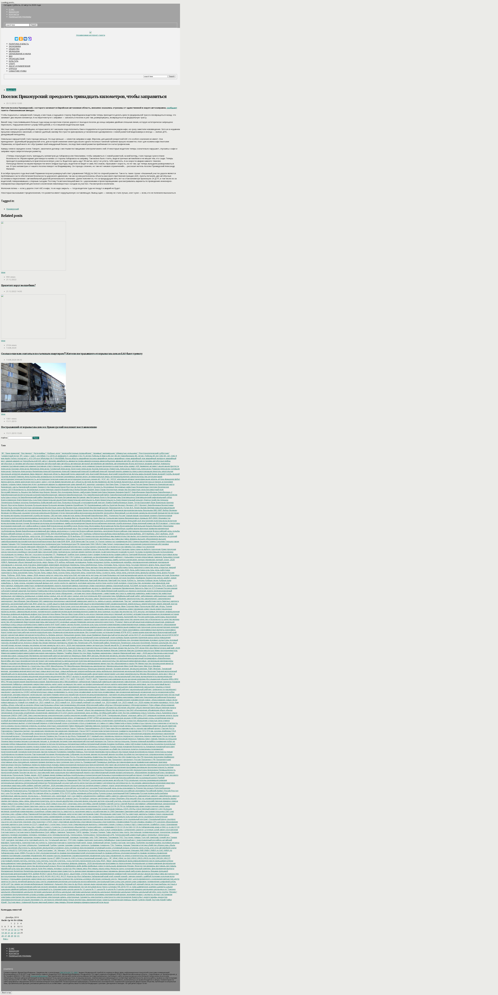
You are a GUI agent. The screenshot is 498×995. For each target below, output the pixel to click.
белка (77, 489)
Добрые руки (164, 580)
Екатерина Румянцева (37, 590)
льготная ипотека (89, 648)
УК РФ (69, 850)
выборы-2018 (65, 536)
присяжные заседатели (157, 764)
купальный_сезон (107, 637)
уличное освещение (120, 850)
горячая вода (63, 551)
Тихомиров (113, 837)
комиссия (150, 624)
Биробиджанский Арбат (98, 494)
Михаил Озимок (69, 668)
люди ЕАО (144, 648)
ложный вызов (166, 645)
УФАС (115, 858)
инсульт (141, 611)
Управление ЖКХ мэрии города (45, 855)
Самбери (100, 795)
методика (49, 660)
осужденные (59, 720)
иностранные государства (109, 611)
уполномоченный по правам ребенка (102, 853)
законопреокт (150, 598)
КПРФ (123, 632)
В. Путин (125, 507)
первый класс (97, 736)
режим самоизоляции (144, 782)
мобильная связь (93, 671)
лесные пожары (21, 645)
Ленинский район (100, 642)
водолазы (45, 523)
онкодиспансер (40, 715)
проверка (74, 767)
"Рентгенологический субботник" (154, 453)
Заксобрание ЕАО (34, 601)
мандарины (50, 653)
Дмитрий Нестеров (117, 580)
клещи (19, 624)
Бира (104, 492)
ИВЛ (152, 606)
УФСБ (140, 858)
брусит (4, 505)
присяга (142, 764)
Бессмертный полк (155, 489)
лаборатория (25, 640)
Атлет (34, 484)
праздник (148, 757)
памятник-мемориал (10, 728)
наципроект (170, 689)
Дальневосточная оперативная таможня (143, 557)
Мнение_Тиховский (162, 668)
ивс (157, 606)
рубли (89, 793)
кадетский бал (71, 616)
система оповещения (56, 806)
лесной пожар (7, 645)
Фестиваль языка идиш (98, 868)
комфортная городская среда (142, 627)
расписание (96, 780)
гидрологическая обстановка (155, 544)
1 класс (25, 455)
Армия (57, 481)
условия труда (46, 858)
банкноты (153, 484)
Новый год (22, 702)
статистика (54, 824)
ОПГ (144, 715)
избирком (53, 609)
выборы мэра (110, 533)
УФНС (134, 858)
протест (33, 772)
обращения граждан (95, 707)
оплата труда (171, 715)
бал (107, 484)
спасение (26, 821)
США (46, 832)
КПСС (129, 632)
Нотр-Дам (173, 702)
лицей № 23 (116, 645)
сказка (147, 806)
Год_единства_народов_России (16, 549)
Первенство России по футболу (61, 736)
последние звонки (88, 754)
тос (46, 840)
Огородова (17, 712)
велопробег (98, 513)
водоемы (11, 523)
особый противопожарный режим (17, 720)
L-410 (29, 458)
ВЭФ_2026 (70, 541)
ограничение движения (46, 712)
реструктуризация (138, 785)
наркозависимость (40, 686)
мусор (124, 679)
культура (50, 637)
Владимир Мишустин (32, 520)
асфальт (5, 484)
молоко (31, 673)
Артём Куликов (114, 481)
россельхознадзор (115, 790)
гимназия (30, 546)
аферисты (53, 484)
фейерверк (70, 866)
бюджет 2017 (132, 505)
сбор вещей (131, 798)
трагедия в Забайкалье (104, 840)
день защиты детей (21, 567)
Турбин (53, 845)
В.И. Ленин (134, 507)
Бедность (98, 487)
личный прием (129, 645)
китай (132, 622)
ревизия (163, 780)
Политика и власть (19, 44)
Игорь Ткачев (165, 606)
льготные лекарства (117, 648)
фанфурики (26, 863)
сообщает (172, 107)
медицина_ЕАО (143, 655)
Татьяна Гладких (97, 832)
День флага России (165, 572)
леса (174, 642)
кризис (77, 635)
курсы (150, 637)
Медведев (104, 655)
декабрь (127, 562)
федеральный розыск (45, 866)
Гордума (125, 549)
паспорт (26, 731)
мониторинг (98, 673)
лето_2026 (66, 645)
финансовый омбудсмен (129, 871)
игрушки (5, 609)
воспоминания (31, 528)
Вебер (165, 510)
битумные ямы (114, 497)
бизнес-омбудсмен (81, 492)
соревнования (55, 816)
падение (104, 725)
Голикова (46, 549)
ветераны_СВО (47, 515)
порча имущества (113, 751)
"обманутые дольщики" (126, 453)
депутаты (58, 575)
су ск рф (170, 827)
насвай (38, 689)
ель (92, 590)
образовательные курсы (31, 707)
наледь (47, 684)
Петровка (58, 738)
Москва (142, 673)
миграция (124, 660)
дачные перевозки (146, 559)
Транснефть (15, 842)
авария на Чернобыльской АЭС (27, 461)
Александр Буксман (10, 468)
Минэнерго (26, 668)
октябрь (94, 712)
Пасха (82, 731)
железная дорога (145, 590)
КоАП (57, 624)
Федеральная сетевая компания (147, 863)
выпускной (17, 538)
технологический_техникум (65, 837)
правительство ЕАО (116, 757)
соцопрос (171, 819)
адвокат (156, 463)
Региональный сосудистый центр (63, 782)
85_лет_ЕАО (169, 455)
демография (42, 564)
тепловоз (32, 834)
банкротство (44, 487)
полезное (125, 749)
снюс (12, 814)
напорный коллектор (21, 686)
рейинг (29, 785)
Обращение (79, 707)
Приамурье (101, 762)
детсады (94, 575)
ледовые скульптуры (159, 640)
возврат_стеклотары (170, 523)
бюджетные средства (54, 507)
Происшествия (16, 58)
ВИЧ (150, 518)
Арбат (177, 479)
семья (4, 803)
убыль (172, 845)
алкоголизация (145, 471)
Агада (131, 463)
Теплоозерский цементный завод (130, 834)
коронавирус (133, 629)
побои (12, 744)
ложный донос (8, 648)
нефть (76, 697)
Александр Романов (150, 468)
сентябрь (86, 803)
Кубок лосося (161, 635)
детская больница (107, 575)
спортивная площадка (91, 821)
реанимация (153, 780)
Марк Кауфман (93, 653)
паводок (96, 725)
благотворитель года (26, 500)
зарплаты (5, 603)
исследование (164, 614)
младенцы (82, 668)
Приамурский (12, 209)
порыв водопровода (137, 751)
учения (15, 860)
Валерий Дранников (113, 510)
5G (80, 455)
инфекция (15, 614)
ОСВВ (134, 718)
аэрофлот (100, 484)
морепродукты (132, 673)
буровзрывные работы (98, 505)
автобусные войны (161, 461)
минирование (93, 663)
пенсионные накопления (162, 733)
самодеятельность (128, 795)
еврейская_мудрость (91, 588)
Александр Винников (29, 468)
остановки (48, 720)
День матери (91, 567)
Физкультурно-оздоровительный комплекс (130, 868)
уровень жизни (31, 858)
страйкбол (154, 824)
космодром (68, 632)
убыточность (23, 847)
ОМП (20, 715)
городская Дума (158, 549)
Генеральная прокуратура (32, 544)
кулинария (24, 637)
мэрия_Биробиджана (49, 681)
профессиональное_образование (131, 772)
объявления (153, 710)
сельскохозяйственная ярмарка (156, 801)
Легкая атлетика (91, 640)
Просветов (24, 772)
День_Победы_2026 (10, 575)
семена (174, 801)
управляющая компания (158, 855)
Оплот (4, 718)
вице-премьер (141, 518)
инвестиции (149, 609)
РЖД (35, 788)
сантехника (102, 798)
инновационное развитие (84, 611)
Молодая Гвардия (155, 671)
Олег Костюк (123, 712)
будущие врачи (40, 505)
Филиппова (28, 871)
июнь (20, 616)
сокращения (167, 814)
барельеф (55, 487)
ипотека (50, 614)
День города (118, 564)
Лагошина (56, 640)
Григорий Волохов (137, 554)
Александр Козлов (89, 468)
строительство (27, 827)
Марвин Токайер (64, 653)
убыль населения (9, 847)
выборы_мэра (52, 536)
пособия (127, 754)
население (47, 689)
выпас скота (136, 536)
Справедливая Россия (126, 821)
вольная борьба (145, 525)
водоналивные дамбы (60, 523)
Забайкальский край (124, 596)
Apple (7, 458)
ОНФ (98, 715)
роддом (93, 788)
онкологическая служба (58, 715)
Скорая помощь (115, 808)
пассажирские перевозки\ (66, 731)
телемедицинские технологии (155, 832)
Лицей (106, 645)
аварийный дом (137, 458)
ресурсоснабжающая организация (17, 788)
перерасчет (128, 736)
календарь (149, 616)
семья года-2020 (42, 803)
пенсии (67, 733)
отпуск (81, 723)
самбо (108, 795)
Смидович (119, 811)
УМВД (147, 850)
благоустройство (152, 500)
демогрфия (53, 564)
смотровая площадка (154, 811)
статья (63, 824)
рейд (23, 785)
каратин (104, 619)
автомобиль (108, 463)
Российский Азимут (154, 790)
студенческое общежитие (73, 827)
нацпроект (6, 692)
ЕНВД (97, 590)
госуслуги (37, 554)
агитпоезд (139, 463)
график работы (121, 554)
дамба (115, 559)
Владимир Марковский (11, 520)
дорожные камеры (104, 585)
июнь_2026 (28, 616)
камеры (11, 619)
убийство (152, 845)
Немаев (55, 694)
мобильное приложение (112, 671)
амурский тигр (82, 474)
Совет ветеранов (85, 814)
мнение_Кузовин (113, 668)
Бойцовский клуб (48, 502)
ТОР (3, 840)
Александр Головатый (49, 468)
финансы (145, 871)
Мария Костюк (79, 653)
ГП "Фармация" (59, 554)
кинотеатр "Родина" (113, 622)
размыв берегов (51, 780)
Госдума (138, 551)
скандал (154, 806)
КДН (57, 622)
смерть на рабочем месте (97, 811)
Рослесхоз (83, 790)
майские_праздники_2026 (45, 650)
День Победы (83, 570)
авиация (119, 461)
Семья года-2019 (26, 803)
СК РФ (113, 806)
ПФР (41, 777)
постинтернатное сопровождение (147, 754)
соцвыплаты (97, 816)
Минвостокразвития (10, 663)
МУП (40, 679)
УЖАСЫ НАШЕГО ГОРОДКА (14, 850)
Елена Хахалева (82, 590)
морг (122, 673)
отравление (90, 723)
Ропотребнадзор (162, 788)
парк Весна (115, 728)
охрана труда (13, 725)
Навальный (95, 681)
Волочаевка (94, 525)
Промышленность (167, 770)
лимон (89, 645)
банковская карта (166, 484)
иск (87, 614)
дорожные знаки (86, 585)
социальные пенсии (100, 819)
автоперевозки (121, 463)
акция (161, 466)
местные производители (23, 660)
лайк (63, 640)
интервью (150, 611)
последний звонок (106, 754)
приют (4, 767)
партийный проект (152, 728)
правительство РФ (135, 757)
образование (13, 707)
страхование (171, 824)
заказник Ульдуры (84, 598)
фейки (84, 866)
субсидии (42, 829)
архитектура (145, 481)
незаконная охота (148, 692)
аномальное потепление (52, 476)
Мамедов (5, 653)
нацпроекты (17, 692)
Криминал (96, 635)
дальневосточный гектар (70, 559)
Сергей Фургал (127, 803)
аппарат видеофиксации (138, 479)
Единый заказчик (18, 590)
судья (107, 829)
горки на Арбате (143, 549)
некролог (25, 694)
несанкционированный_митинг (132, 694)
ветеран (175, 513)
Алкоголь (156, 471)
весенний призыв (156, 513)
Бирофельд (48, 497)
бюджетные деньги (10, 507)
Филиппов (18, 871)
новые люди (171, 699)
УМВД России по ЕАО (29, 853)
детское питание (110, 577)
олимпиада (135, 712)
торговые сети (21, 840)
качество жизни (131, 619)
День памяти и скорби (49, 570)
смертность (57, 811)
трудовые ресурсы (170, 842)
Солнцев (5, 816)
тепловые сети (44, 834)
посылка (168, 754)
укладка (93, 850)
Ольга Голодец (147, 712)
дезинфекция (116, 562)
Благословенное (8, 500)
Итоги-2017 (6, 616)
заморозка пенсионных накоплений (59, 601)
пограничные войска (77, 744)
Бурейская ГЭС (80, 505)
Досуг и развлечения (19, 66)
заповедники (138, 601)
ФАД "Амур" (106, 860)
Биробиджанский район (31, 497)
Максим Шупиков (134, 650)
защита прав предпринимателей (67, 603)
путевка (28, 777)
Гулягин (77, 557)
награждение (155, 681)
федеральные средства (23, 866)
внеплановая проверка (116, 520)
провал (66, 767)
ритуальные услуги (60, 788)
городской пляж (49, 551)
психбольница (78, 775)
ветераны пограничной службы (25, 515)
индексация (66, 611)
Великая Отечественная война (64, 513)
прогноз (83, 767)
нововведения (137, 699)
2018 (52, 455)
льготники (103, 648)
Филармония (7, 871)
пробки (49, 767)
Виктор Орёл (91, 518)
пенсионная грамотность (118, 733)
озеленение (79, 712)
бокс (59, 502)
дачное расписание (127, 559)
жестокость (121, 593)
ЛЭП (136, 648)
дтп (2, 588)
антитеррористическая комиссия (51, 479)
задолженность (45, 598)
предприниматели (81, 759)
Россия (167, 790)
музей (85, 676)
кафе (121, 619)
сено (79, 803)
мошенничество (58, 676)
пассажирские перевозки (42, 731)
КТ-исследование (146, 635)
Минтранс (138, 666)
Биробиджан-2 (165, 492)
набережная (84, 681)
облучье (108, 705)
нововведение (108, 699)
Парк (107, 728)
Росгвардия (33, 790)
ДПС (163, 585)
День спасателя (72, 572)
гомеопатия (115, 549)
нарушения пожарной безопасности (18, 689)
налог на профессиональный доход (93, 684)
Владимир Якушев (90, 520)
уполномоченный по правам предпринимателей (62, 853)
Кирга (126, 622)
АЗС (138, 466)
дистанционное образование (56, 580)
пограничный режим (96, 744)
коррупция (42, 632)
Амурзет (39, 474)
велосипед (109, 513)
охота (3, 725)
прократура (85, 770)
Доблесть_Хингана (135, 580)
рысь (35, 795)
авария (8, 461)
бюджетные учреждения (77, 507)
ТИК (95, 837)
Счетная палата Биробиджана (29, 832)
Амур (32, 474)
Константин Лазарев (26, 629)
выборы (67, 533)
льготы (130, 648)
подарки (110, 744)
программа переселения (114, 767)
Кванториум (29, 622)
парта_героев (136, 728)
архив (136, 481)
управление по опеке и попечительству (128, 855)
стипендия (102, 824)
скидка (29, 808)
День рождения (19, 572)
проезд (26, 770)
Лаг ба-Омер (38, 640)
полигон (134, 749)
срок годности (25, 824)
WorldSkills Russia (63, 458)
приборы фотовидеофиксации (121, 762)
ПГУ (144, 731)
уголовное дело (61, 847)
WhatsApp (45, 458)
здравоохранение (118, 603)
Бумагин (69, 505)
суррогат (139, 829)
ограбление (29, 712)
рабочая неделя (102, 777)
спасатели (17, 821)
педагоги (38, 733)
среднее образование (167, 821)
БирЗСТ (128, 492)
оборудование (167, 705)
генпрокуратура (52, 544)
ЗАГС (23, 598)
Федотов (60, 866)
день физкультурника (145, 572)
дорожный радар (121, 585)
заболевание (146, 596)
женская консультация (40, 593)
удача (173, 847)
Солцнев (20, 816)
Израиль (99, 609)
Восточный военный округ (65, 528)
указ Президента (80, 850)
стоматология (142, 824)
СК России (105, 806)
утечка (79, 858)
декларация (163, 562)
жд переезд (131, 590)
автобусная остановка (141, 461)
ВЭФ (63, 541)
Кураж (126, 637)
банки (145, 484)
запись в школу (104, 601)
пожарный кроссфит (165, 746)
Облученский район (94, 705)
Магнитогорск (159, 648)
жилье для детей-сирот (61, 596)
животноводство (153, 593)
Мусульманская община (157, 679)
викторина (119, 518)
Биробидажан (138, 492)
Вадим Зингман (147, 507)
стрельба (5, 827)
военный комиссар (146, 523)
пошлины (87, 757)
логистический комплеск (147, 645)
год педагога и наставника (118, 546)
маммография (16, 653)
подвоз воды (147, 744)
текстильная (135, 832)
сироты (42, 806)
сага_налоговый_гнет (61, 795)
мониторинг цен (112, 673)
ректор (81, 785)
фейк (78, 866)
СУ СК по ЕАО (126, 827)
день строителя (87, 572)
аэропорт (91, 484)
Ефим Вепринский (108, 590)
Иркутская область (77, 614)
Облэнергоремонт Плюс (142, 705)
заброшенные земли (11, 598)
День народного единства (140, 567)
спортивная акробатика (69, 821)
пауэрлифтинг (135, 731)
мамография (29, 653)
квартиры (39, 622)
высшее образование (147, 538)
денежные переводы (69, 564)
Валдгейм (5, 510)
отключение (78, 720)
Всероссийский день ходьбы (166, 531)
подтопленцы (91, 746)
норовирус (163, 702)
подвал (137, 744)
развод (27, 780)
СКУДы (131, 808)
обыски (168, 710)
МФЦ (171, 679)
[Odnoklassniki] (21, 39)
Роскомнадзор (58, 790)
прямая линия (48, 775)
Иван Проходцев (142, 606)
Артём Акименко (99, 481)
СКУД (125, 808)
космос (99, 632)
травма (80, 840)
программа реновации (136, 767)
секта (52, 801)
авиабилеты (62, 461)
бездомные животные (125, 487)
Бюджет (121, 505)
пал (111, 725)
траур (89, 842)
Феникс (130, 866)
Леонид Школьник (159, 642)
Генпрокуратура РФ (69, 544)
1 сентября (39, 455)
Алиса (135, 471)
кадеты (82, 616)
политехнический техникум (14, 751)
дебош (61, 562)
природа (35, 764)
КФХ (16, 640)
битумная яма (69, 497)
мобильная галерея (75, 671)
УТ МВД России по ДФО (64, 858)
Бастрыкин (82, 487)
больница (66, 502)
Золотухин (65, 606)
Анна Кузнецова (32, 476)
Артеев (87, 481)
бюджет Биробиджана (150, 505)
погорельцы (61, 744)
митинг (40, 668)
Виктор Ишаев (78, 518)
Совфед (151, 814)
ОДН (64, 712)
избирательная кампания (37, 609)
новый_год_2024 (102, 702)
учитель (23, 860)
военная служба (114, 523)
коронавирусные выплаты (152, 629)
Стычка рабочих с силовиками (100, 827)
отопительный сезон (57, 723)
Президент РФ (148, 759)
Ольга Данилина (163, 712)
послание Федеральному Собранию (62, 754)
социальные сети (118, 819)
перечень (139, 736)
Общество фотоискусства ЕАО (119, 710)
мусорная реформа (136, 679)
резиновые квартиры (11, 785)
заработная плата (152, 601)
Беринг (90, 489)
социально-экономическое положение (32, 819)
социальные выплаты (81, 819)
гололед (66, 549)
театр (126, 832)
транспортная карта (57, 842)
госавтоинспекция (109, 551)
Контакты (14, 14)
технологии (46, 837)
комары (142, 624)
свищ (21, 801)
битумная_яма (83, 497)
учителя (75, 860)
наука (91, 689)
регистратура (85, 782)
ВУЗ (52, 533)
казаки (113, 616)
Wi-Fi (52, 458)
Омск (30, 715)
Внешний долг (134, 520)
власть (102, 520)
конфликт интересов (103, 629)
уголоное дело (136, 847)
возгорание (6, 525)
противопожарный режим (103, 772)
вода (164, 520)
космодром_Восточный (85, 632)
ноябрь (4, 705)
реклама (59, 785)
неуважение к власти (38, 697)
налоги (113, 684)
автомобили (96, 463)
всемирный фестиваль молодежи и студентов (57, 531)
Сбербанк (120, 798)
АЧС (84, 484)
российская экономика (134, 790)
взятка (14, 518)
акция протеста (171, 466)
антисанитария (155, 476)
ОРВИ (96, 718)
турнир (76, 845)
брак (152, 502)
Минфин (156, 666)
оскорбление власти (163, 718)
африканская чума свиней (70, 484)
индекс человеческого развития (45, 611)
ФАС (45, 863)
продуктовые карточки (11, 770)
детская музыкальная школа (129, 575)
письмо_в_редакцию (49, 741)
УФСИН (159, 858)
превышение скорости (11, 759)
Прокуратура (110, 770)
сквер (161, 806)
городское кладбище (17, 551)
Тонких (173, 837)
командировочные (129, 624)
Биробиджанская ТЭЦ (76, 494)
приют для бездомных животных (23, 767)
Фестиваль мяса (79, 868)
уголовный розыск (120, 847)
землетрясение (148, 603)
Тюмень (118, 845)
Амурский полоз (67, 474)
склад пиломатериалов (90, 808)
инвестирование (135, 609)
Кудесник (9, 637)
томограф (154, 837)
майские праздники (10, 650)
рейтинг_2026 (48, 785)
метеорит (40, 660)
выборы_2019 (140, 533)
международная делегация (86, 658)
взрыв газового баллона (154, 515)
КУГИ (170, 635)
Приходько (174, 764)
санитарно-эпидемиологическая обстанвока (51, 798)
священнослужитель (39, 801)
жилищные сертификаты (12, 596)
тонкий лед (164, 837)
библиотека (37, 492)
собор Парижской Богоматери (36, 814)
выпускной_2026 (30, 538)
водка (3, 523)
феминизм (121, 866)
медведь (113, 655)
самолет (154, 795)
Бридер (170, 502)
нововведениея (122, 699)
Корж (124, 629)
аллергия (15, 474)
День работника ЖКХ (119, 570)
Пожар (112, 746)
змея (37, 606)
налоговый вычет (162, 684)
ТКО (121, 837)
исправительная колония (145, 614)
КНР (52, 624)
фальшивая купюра (164, 860)
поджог (10, 746)
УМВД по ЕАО (156, 850)
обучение (121, 707)
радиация (146, 777)
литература (97, 645)
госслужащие (7, 554)
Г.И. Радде (99, 541)
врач (112, 528)
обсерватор (111, 707)
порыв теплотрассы (156, 751)
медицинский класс (10, 658)
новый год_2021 (36, 702)
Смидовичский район (134, 811)
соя (10, 821)
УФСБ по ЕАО (149, 858)
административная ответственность (45, 466)
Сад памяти (76, 795)
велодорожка (85, 513)
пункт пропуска (17, 777)
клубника (27, 624)
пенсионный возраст (10, 736)
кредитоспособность (38, 635)
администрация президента (100, 466)
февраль (73, 863)
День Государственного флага (139, 564)
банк (111, 484)
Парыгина (18, 731)
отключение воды (92, 720)
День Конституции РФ (55, 567)
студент (47, 827)
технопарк (83, 837)
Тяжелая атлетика (139, 845)
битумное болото (98, 497)
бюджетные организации (32, 507)
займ (55, 598)
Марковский (125, 653)
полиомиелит (157, 749)
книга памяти (38, 624)
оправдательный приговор (40, 718)
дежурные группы (101, 562)
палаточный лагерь (122, 725)
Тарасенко (70, 832)
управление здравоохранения (74, 855)
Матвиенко (34, 655)
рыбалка (164, 793)
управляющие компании (12, 858)
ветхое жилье (74, 515)
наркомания (73, 686)
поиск (55, 749)
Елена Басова (54, 590)
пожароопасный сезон (34, 749)
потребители (7, 757)
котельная (108, 632)
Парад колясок (62, 728)
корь (49, 632)
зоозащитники (97, 606)
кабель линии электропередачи (49, 616)
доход (150, 585)
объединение (140, 710)
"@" (2, 453)
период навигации (152, 736)
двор (44, 562)
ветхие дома (61, 515)
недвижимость (60, 692)
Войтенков (51, 525)
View (3, 272)
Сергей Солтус (113, 803)
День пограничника (99, 570)
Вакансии (14, 12)
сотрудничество (83, 816)
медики (122, 655)
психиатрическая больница (98, 775)
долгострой (112, 583)
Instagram (22, 458)
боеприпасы (34, 502)
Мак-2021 (82, 650)
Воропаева (168, 525)
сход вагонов (171, 829)
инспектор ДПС (129, 611)
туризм (60, 845)
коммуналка (6, 627)
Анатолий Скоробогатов (119, 474)
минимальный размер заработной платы (67, 663)
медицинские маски (160, 655)
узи (29, 850)
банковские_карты (9, 487)
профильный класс (156, 772)
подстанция (65, 746)
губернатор (23, 557)
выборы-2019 (79, 536)
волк (75, 525)
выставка (115, 538)
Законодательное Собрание (112, 598)
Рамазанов (71, 780)
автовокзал (75, 463)
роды (119, 788)
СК (98, 806)
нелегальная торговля (40, 694)
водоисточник (22, 523)
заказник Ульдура (66, 598)
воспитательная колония (12, 528)
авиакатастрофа (76, 461)
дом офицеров (158, 583)
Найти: (4, 437)
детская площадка (152, 575)
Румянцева (134, 793)
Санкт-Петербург (80, 798)
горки (132, 549)
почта (53, 757)
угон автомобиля (162, 847)
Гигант (110, 544)
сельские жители (96, 801)
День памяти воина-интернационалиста (20, 570)
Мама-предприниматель (166, 650)
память (23, 728)
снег (172, 811)
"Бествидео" (26, 453)
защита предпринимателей (96, 603)
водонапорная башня (81, 523)
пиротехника (14, 741)
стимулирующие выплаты (84, 824)
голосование (76, 549)
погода (51, 744)
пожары (49, 749)
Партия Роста (167, 728)
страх (162, 824)
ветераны (5, 515)
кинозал (91, 622)
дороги (57, 585)
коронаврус (170, 629)
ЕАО (29, 588)
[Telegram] (16, 39)
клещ (13, 624)
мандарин (40, 653)
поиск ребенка (65, 749)
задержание (32, 598)
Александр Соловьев (170, 468)
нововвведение (93, 699)
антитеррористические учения (82, 479)
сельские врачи (80, 801)
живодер (131, 593)
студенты (55, 827)
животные (166, 593)
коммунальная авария (22, 627)
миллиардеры (166, 660)
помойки (71, 751)
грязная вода (7, 557)
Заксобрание (19, 601)
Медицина (14, 51)
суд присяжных (71, 829)
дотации (142, 585)
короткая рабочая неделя (24, 632)
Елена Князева (68, 590)
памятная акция (159, 725)
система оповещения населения (81, 806)
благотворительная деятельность (78, 500)
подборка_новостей (124, 744)
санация (16, 798)
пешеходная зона (83, 738)
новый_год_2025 (119, 702)
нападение (6, 686)
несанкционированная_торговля (101, 694)
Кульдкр (33, 637)
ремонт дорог (108, 785)
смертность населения (74, 811)
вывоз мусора (92, 536)
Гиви (104, 544)
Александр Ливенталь (130, 468)
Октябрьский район (107, 712)
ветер (168, 513)
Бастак (73, 487)
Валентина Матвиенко (93, 510)
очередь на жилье (37, 725)
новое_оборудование (154, 699)
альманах (24, 474)
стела (69, 824)
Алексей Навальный (71, 471)
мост (165, 673)
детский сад (96, 577)
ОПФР (89, 718)
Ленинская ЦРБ (84, 642)
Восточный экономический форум (94, 528)
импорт (114, 609)
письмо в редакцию (30, 741)
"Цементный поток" (10, 455)
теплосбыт (152, 834)
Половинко (61, 751)
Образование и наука (20, 53)
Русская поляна (147, 793)
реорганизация (122, 785)
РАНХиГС (86, 780)
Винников (129, 518)
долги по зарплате (68, 583)
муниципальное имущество (24, 679)
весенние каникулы (138, 513)
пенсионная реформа (140, 733)
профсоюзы (6, 775)
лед (128, 640)
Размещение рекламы (20, 17)
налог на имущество (67, 684)
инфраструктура (38, 614)
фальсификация (119, 860)
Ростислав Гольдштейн (20, 793)
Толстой (145, 837)
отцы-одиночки (158, 723)
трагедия (88, 840)
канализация (46, 619)
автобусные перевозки (33, 463)
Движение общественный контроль (24, 562)
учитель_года (64, 860)
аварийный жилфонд (155, 458)
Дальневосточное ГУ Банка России (41, 559)
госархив (122, 551)
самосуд (175, 795)
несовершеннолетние (157, 694)
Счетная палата (8, 832)
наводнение (118, 681)
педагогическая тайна (53, 733)
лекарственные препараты (54, 642)
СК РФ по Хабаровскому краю (130, 806)
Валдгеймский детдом (21, 510)
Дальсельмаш (105, 559)
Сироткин (33, 806)
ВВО (155, 510)
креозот (59, 635)
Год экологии (148, 546)
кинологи (99, 622)
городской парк (34, 551)
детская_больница (170, 575)
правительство (99, 757)
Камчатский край (32, 619)
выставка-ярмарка (128, 538)
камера (4, 619)
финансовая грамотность (62, 871)
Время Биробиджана (25, 531)
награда (145, 681)
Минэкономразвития (10, 668)
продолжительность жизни (160, 767)
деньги (41, 575)
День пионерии (68, 570)
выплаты (154, 536)
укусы (108, 850)
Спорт (12, 63)
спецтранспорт (38, 821)
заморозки (81, 601)
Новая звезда (57, 699)
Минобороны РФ (58, 666)
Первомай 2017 (83, 736)
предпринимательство (101, 759)
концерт (117, 629)
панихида (31, 728)
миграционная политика (75, 660)
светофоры (12, 801)
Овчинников (6, 712)
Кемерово (82, 622)
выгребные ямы (106, 536)
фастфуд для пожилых (58, 863)
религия (89, 785)
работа (77, 777)
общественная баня (145, 707)
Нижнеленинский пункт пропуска (95, 697)
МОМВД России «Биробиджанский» (75, 673)
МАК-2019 (63, 650)
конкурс (4, 629)
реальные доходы (138, 780)
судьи (101, 829)
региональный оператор (35, 782)
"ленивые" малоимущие (103, 453)
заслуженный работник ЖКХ (23, 603)
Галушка (169, 541)
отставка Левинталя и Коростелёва (122, 723)
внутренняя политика (151, 520)
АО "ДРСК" (111, 479)
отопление (72, 723)
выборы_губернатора (11, 536)
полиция (51, 751)
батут (90, 487)
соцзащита (108, 816)
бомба (108, 502)
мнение (101, 668)
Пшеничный (50, 777)
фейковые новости (97, 866)
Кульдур (42, 637)
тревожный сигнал (101, 842)
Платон (110, 741)
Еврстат (148, 588)
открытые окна (155, 720)
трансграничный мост (125, 840)
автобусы (65, 463)
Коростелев (6, 632)
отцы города (145, 723)
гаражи (4, 544)
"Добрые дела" (53, 453)
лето (58, 645)
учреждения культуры (89, 860)
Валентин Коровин (73, 510)
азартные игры (121, 466)
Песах (164, 736)
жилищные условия (33, 596)
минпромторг (99, 666)
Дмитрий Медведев (98, 580)
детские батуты (8, 577)
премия (41, 762)
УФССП (166, 858)
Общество (14, 49)
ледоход (27, 642)
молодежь (22, 673)
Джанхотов (150, 577)
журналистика (108, 596)
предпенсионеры (63, 759)
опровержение (60, 718)
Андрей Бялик (150, 474)
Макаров (91, 650)
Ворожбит (158, 525)
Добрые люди (151, 580)
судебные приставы (88, 829)
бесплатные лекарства (116, 489)
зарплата (174, 601)
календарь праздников (166, 616)
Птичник (159, 775)
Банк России (136, 484)
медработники (55, 658)
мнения (22, 671)
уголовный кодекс (103, 847)
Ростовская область (41, 793)
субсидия (51, 829)
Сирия (26, 806)
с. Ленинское (44, 795)
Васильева (148, 510)
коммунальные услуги (66, 627)
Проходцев (17, 775)
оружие (127, 718)
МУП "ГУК (75, 679)
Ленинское (114, 642)
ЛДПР (69, 640)
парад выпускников (45, 728)
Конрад (12, 629)
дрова (169, 585)
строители (15, 827)
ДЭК (18, 588)
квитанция (49, 622)
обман (157, 705)
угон (151, 847)
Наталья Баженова (79, 689)
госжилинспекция (151, 551)
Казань (119, 616)
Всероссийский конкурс (12, 533)
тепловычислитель (61, 834)
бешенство (26, 492)
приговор (162, 762)
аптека (160, 479)
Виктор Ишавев (63, 518)
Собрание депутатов (67, 814)
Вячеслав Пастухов (85, 541)
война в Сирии (39, 525)
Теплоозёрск (88, 834)
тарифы (85, 832)
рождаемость (129, 788)
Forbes (13, 458)
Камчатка (19, 619)
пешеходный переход (125, 738)
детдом (81, 575)
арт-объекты (77, 481)
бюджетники (167, 505)
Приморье (26, 764)
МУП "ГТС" (65, 679)
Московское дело (154, 673)
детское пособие (126, 577)
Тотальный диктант (57, 840)
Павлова (88, 725)
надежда (166, 681)
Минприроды (86, 666)
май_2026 (175, 648)
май (168, 648)
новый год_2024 (67, 702)
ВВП (160, 510)
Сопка (45, 816)
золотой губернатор (50, 606)
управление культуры (99, 855)
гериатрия (84, 544)
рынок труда (27, 795)
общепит (131, 707)
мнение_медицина (130, 668)
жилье (46, 596)
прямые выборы (63, 775)
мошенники (44, 676)
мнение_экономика (10, 671)
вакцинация (169, 507)
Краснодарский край (167, 632)
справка (140, 821)
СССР (34, 824)
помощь (79, 751)
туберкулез (31, 845)
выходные (47, 541)
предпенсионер (47, 759)
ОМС (25, 715)
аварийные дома (122, 458)
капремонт (78, 619)
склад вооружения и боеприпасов (63, 808)
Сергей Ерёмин (98, 803)
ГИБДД (98, 544)
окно (87, 712)
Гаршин (11, 544)
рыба (157, 793)
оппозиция (21, 718)
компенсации (83, 627)
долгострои (100, 583)
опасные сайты (135, 715)
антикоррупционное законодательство (129, 476)
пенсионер (76, 733)
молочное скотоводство (46, 673)
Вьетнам (56, 541)
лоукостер (28, 648)
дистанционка (35, 580)
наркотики (111, 686)
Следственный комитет (146, 808)
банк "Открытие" (122, 484)
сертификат (140, 803)
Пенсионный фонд (29, 736)
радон (154, 777)
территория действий (11, 837)
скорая (104, 808)
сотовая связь (69, 816)
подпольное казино (23, 746)
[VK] (25, 39)
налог (54, 684)
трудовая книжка (153, 842)
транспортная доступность (34, 842)
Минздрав (43, 663)
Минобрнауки (73, 666)
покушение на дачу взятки (85, 749)
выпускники (6, 538)
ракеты (62, 780)
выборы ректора (125, 533)
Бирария (119, 492)
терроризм (27, 837)
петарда (172, 736)
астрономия (167, 481)
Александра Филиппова (31, 471)
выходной (37, 541)
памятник (171, 725)
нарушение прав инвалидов (130, 686)
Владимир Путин (51, 520)
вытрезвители (25, 541)
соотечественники (33, 816)
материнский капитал (50, 655)
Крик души (86, 635)
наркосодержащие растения (92, 686)
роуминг (55, 793)
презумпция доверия (27, 762)
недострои (73, 692)
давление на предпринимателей (98, 557)
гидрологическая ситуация (13, 546)
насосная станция (61, 689)
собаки (18, 814)
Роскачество (45, 790)
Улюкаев (134, 850)
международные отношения (113, 658)
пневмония (161, 741)
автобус (127, 461)
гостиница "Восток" (22, 554)
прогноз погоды (94, 767)
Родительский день (107, 788)
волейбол (68, 525)
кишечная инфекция (144, 622)
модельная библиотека (135, 671)
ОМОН (13, 715)
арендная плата (28, 481)
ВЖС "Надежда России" (114, 515)
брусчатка (12, 505)
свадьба (166, 798)
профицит (170, 772)
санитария (25, 798)
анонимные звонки (73, 476)
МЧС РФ (5, 681)
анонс (85, 476)
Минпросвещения (114, 666)
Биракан (111, 492)
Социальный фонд (157, 819)
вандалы (138, 510)
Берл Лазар (100, 489)
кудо (16, 637)
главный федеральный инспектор (65, 546)
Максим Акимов (102, 650)
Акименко (144, 466)
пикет (148, 738)
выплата (146, 536)
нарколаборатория (58, 686)
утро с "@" (107, 858)
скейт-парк (20, 808)
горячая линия (77, 551)
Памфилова (146, 725)
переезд (118, 736)
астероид (156, 481)
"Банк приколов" (12, 453)
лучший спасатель (58, 648)
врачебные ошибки (124, 528)
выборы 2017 (77, 533)
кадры (106, 616)
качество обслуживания (12, 622)
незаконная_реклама (10, 694)
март (133, 653)
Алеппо (118, 471)
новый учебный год (84, 702)
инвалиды (122, 609)
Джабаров (140, 577)
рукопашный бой (120, 793)
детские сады (55, 577)
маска (150, 653)
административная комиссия (14, 466)
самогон (115, 795)
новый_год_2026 (135, 702)
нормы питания (150, 702)
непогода (63, 694)
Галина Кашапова (140, 541)
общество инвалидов (94, 710)
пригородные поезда (11, 764)
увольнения (48, 847)
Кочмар (116, 632)
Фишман (154, 871)
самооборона (164, 795)
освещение (142, 718)
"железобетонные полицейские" (76, 453)
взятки (21, 518)
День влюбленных (88, 564)
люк (151, 648)
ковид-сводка (66, 624)
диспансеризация (19, 580)
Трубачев (140, 842)
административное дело (75, 466)
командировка (113, 624)
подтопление (77, 746)
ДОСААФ (133, 585)
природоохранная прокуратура (74, 764)
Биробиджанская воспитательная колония (21, 494)
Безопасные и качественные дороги (43, 489)
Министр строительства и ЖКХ (35, 666)
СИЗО (13, 806)
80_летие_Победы (143, 455)
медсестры (67, 658)
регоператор (109, 782)
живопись (140, 593)
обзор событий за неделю (20, 705)
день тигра (115, 572)
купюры (119, 637)
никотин (22, 699)
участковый (6, 860)
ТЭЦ (112, 845)
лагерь (47, 640)
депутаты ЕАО (70, 575)
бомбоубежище (119, 502)
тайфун (52, 832)
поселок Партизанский (34, 754)
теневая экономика (18, 834)
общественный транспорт (42, 710)
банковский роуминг (28, 487)
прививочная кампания (147, 762)
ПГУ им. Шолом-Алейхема (158, 731)
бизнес (46, 492)
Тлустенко (128, 837)
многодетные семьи (36, 671)
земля (159, 603)
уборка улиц (163, 845)
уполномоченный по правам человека (138, 853)
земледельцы (134, 603)
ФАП (34, 863)
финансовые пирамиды (107, 871)
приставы (134, 764)
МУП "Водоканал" (51, 679)
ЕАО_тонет (36, 588)
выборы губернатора (94, 533)
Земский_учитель (9, 606)
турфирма (94, 845)
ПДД (173, 731)
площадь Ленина (129, 741)
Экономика (15, 46)
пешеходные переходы (103, 738)
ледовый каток (16, 642)
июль (15, 616)
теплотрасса (163, 834)
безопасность (19, 489)
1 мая (31, 455)
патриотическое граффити (115, 731)
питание (63, 741)
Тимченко (103, 837)
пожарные (150, 746)
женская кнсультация (19, 593)
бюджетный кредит (99, 507)
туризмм (68, 845)
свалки (4, 801)
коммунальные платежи (44, 627)
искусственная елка (98, 614)
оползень (11, 718)
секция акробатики (64, 801)
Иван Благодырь (112, 606)
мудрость (77, 676)
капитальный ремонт (63, 619)
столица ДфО (129, 824)
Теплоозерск (76, 834)
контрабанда (76, 629)
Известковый (64, 609)
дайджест (119, 557)
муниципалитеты (148, 676)
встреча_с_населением (34, 533)
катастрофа (113, 619)
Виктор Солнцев (106, 518)
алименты (127, 471)
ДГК (56, 562)
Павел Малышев (76, 725)
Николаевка (116, 697)
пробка (42, 767)
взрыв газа (137, 515)
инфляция (25, 614)
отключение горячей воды (113, 720)
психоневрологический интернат (126, 775)
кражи (141, 632)
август (45, 461)
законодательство (135, 598)
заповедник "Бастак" (122, 601)
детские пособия (41, 577)
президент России (132, 759)
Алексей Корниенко (52, 471)
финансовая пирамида (85, 871)
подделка (158, 744)
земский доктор (169, 603)
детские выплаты (24, 577)
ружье (109, 793)
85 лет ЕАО (157, 455)
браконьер (160, 502)
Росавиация (6, 790)
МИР (34, 668)
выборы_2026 (167, 533)
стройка (39, 827)
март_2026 (141, 653)
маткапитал (65, 655)
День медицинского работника (113, 567)
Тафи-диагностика (114, 832)
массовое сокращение (18, 655)
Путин (35, 777)
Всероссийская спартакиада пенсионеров (132, 531)
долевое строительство (129, 583)
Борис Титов (133, 502)
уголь (146, 847)
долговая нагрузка (86, 583)
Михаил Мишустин (53, 668)
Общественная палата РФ (17, 710)
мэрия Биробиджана (29, 681)
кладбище (6, 624)
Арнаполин (66, 481)
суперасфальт (117, 829)
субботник (33, 829)
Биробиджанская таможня (53, 494)
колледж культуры (89, 624)
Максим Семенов (118, 650)
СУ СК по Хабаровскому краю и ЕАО (149, 827)
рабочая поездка (118, 777)
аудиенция (42, 484)
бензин (83, 489)
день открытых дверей (164, 567)
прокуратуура (140, 770)
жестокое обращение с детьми (66, 593)
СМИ (111, 811)
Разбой (160, 777)
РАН (79, 780)
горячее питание (92, 551)
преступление (62, 762)
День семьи (46, 572)
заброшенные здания (163, 596)
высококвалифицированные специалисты (58, 538)
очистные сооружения (57, 725)
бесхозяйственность (10, 492)
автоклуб (85, 463)
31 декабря (71, 455)
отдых (68, 720)
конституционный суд (46, 629)
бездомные (108, 487)
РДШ (126, 780)
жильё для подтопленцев (85, 596)
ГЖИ (92, 544)
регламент (97, 782)
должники (146, 583)
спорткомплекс (109, 821)
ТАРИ (78, 832)
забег (137, 596)
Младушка (92, 668)
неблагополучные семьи (41, 692)
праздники (158, 757)
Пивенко (140, 738)
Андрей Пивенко (16, 476)
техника (37, 837)
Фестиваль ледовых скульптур (57, 868)
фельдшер (111, 866)
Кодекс (77, 624)
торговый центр (36, 840)
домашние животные (23, 585)
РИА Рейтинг (44, 788)
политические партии (37, 751)
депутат (49, 575)
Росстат (174, 790)
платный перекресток (96, 741)
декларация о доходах (11, 564)
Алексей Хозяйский (90, 471)
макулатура (148, 650)
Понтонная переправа (94, 751)
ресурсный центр (155, 785)
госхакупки (47, 554)
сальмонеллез (89, 795)
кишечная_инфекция (164, 622)
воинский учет (19, 525)
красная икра (150, 632)
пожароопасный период (12, 749)
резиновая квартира (165, 782)
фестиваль (160, 866)
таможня (60, 832)
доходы (157, 585)
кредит (4, 635)
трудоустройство (9, 845)
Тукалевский (43, 845)
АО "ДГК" (101, 479)
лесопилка (34, 645)
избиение (20, 609)
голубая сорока (89, 549)
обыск (162, 710)
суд (58, 829)
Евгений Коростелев (52, 588)
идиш (12, 609)
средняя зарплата (9, 824)
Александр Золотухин (70, 468)
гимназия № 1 (42, 546)
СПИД (49, 821)
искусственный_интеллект (120, 614)
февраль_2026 (85, 863)
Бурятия (113, 505)
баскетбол (65, 487)
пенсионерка (88, 733)
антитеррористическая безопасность (18, 479)
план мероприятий (77, 741)
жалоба (121, 590)
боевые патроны (20, 502)
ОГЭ (60, 712)
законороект (7, 601)
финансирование (42, 871)
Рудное (102, 793)
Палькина (136, 725)
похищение (44, 757)
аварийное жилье (105, 458)
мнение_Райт (146, 668)
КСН (136, 635)
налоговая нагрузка (126, 684)
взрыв (129, 515)
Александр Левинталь (109, 468)
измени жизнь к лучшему (83, 609)
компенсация (122, 627)
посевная (19, 754)
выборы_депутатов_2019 (33, 536)
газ (113, 541)
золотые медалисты (80, 606)
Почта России (62, 757)
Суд (62, 829)
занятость (92, 601)
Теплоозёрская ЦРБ (104, 834)
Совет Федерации (102, 814)
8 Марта (103, 455)
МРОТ (69, 676)
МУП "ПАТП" (86, 679)
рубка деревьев (78, 793)
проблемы (58, 767)
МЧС (176, 679)
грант (90, 554)
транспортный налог (76, 842)
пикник (154, 738)
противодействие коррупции (51, 772)
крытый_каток (127, 635)
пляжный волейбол (146, 741)
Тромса (113, 842)
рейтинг (37, 785)
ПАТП (88, 731)
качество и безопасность (151, 619)
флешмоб (163, 871)
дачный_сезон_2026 (165, 559)
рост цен (5, 793)
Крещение (69, 635)
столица (118, 824)
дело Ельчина (29, 564)
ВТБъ (47, 533)
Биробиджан (151, 492)
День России (33, 572)
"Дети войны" (39, 453)
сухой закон (159, 829)
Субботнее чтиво (17, 71)
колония (102, 624)
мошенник (33, 676)
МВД (88, 655)
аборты (74, 458)
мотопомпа (23, 676)
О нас (11, 9)
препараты (50, 762)
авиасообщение (107, 461)
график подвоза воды (103, 554)
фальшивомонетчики (11, 863)
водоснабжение (99, 523)
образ (4, 707)
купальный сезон (90, 637)
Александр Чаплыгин (10, 471)
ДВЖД (4, 562)
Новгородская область (74, 699)
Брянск (20, 505)
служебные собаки (42, 811)
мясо (61, 681)
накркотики (38, 684)
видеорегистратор (47, 518)
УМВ (141, 850)
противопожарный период (78, 772)
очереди (24, 725)
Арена (4, 481)
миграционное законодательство (103, 660)
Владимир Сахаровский (70, 520)
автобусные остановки (11, 463)
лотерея (19, 648)
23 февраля (60, 455)
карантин (88, 619)
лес (170, 642)
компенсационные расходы (102, 627)
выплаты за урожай (167, 536)
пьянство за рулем (65, 777)
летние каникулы (47, 645)
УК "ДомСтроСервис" (44, 850)
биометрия (96, 492)
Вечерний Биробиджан (92, 515)
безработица (67, 489)
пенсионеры (100, 733)
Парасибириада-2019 (94, 728)
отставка (100, 723)
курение (134, 637)
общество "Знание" (74, 710)
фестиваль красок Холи (31, 868)
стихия (111, 824)
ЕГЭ (153, 588)
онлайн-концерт (88, 715)
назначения (6, 684)
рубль (95, 793)
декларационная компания (144, 562)
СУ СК (117, 827)
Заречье (165, 601)
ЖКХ (10, 56)
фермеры (150, 866)
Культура (13, 61)
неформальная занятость (60, 697)
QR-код (36, 458)
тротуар (121, 842)
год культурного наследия (93, 546)
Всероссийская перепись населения (96, 531)
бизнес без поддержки (61, 492)
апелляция (122, 479)
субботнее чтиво (19, 829)
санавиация (6, 798)
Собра (53, 814)
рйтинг (73, 788)
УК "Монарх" (60, 850)
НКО (35, 699)
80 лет (111, 455)
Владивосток (164, 518)
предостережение (31, 759)
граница (83, 554)
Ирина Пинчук (61, 614)
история (175, 614)
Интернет (160, 611)
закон (96, 598)
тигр (91, 837)
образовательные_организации (58, 707)
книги (47, 624)
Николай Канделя (9, 699)
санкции (93, 798)
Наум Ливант (100, 689)
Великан (173, 510)
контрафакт (88, 629)
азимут (132, 466)
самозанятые (143, 795)
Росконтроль (71, 790)
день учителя (128, 572)
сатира (111, 798)
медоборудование (28, 658)
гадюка (108, 541)
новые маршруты (9, 702)
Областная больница (43, 705)
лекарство (72, 642)
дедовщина (80, 562)
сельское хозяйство (131, 801)
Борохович (145, 502)
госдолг (130, 551)
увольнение (36, 847)
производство (59, 770)
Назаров (175, 681)
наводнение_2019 (132, 681)
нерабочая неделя (77, 694)
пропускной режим (10, 772)
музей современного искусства (102, 676)
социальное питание (61, 819)
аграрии (148, 463)
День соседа (58, 572)
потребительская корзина (25, 757)
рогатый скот (83, 788)
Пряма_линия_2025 (32, 775)
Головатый (56, 549)
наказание (27, 684)
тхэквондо (104, 845)
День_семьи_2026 (29, 575)
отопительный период (36, 723)
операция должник (156, 715)
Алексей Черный (107, 471)
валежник (36, 510)
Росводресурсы (19, 790)
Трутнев (21, 845)
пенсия (42, 736)
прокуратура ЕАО (125, 770)
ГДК (17, 544)
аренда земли (13, 481)
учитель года (33, 860)
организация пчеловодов (111, 718)
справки (148, 821)
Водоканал (34, 523)
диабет (166, 577)
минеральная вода (29, 663)
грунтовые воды (170, 554)
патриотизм (97, 731)
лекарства (37, 642)
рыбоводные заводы (11, 795)
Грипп (149, 554)
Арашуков (169, 479)
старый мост (43, 824)
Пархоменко (7, 731)
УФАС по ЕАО (124, 858)
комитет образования (165, 624)
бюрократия (115, 507)
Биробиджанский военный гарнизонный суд (131, 494)
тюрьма (126, 845)
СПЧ (154, 821)
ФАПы (40, 863)
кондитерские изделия (167, 627)
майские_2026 (26, 650)
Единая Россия (162, 588)
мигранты (59, 660)
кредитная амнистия (18, 635)
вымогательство (122, 536)
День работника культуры (141, 570)
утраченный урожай (92, 858)
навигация (106, 681)
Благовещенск (128, 497)
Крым (104, 635)
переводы (109, 736)
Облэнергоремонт (121, 705)
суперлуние (129, 829)
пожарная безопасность (133, 746)
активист (153, 466)
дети (87, 575)
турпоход (84, 845)
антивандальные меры (99, 476)
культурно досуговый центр (68, 637)
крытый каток (113, 635)
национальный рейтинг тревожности (147, 689)
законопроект (164, 598)
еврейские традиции (111, 588)
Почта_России (76, 757)
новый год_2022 (52, 702)
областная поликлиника (64, 705)
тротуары (130, 842)
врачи (136, 528)
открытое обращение (137, 720)
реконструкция (71, 785)
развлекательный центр (12, 780)
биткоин (58, 497)
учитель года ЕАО (48, 860)
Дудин (7, 588)
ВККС (155, 518)
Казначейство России (133, 616)
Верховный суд (121, 513)
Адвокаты (165, 463)
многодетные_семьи (56, 671)
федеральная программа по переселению (112, 863)
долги (57, 583)
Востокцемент (45, 528)
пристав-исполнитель (119, 764)
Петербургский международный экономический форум (27, 738)
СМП (167, 811)
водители (172, 520)
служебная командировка (21, 811)
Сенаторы (72, 803)
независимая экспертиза (90, 692)
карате (96, 619)
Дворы (50, 562)
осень (151, 718)
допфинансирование (44, 585)
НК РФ (29, 699)
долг (51, 583)
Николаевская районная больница (159, 697)
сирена (19, 806)
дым (13, 588)
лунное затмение (41, 648)
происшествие (73, 770)
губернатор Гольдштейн (41, 557)
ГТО (15, 557)
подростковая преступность (46, 746)
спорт (55, 821)
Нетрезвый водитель (17, 697)
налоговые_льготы (145, 684)
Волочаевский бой (128, 525)
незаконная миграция (129, 692)
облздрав (80, 705)
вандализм (128, 510)
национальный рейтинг (117, 689)
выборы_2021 (153, 533)
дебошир (69, 562)
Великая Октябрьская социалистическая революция (25, 513)
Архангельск (127, 481)
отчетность (172, 723)
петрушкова (69, 738)
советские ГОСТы (119, 814)
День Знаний (37, 567)
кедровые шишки (68, 622)
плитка (117, 741)
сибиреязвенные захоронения (160, 803)
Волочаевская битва (109, 525)
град (76, 554)
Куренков (142, 637)
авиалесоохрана (91, 461)
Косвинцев (57, 632)
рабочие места (134, 777)
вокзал (60, 525)
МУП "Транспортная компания (106, 679)
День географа (104, 564)
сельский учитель (113, 801)
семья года (12, 803)
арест (39, 481)
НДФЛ (26, 692)
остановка (38, 720)
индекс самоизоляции (19, 611)
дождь (22, 583)
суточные (148, 829)
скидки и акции (39, 808)
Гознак (34, 549)
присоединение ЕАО (99, 764)
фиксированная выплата (162, 868)
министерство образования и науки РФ (119, 663)
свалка (173, 798)
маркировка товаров (110, 653)
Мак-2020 (72, 650)
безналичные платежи (146, 487)
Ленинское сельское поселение (135, 642)
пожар (119, 746)
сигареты (5, 806)
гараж (176, 541)
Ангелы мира (137, 474)
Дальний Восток (90, 559)
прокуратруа (97, 770)
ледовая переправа (139, 640)
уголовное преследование (81, 847)
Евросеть (139, 588)
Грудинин (157, 554)
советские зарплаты (137, 814)
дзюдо (159, 577)
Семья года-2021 (58, 803)
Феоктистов (140, 866)
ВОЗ (157, 523)
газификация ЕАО (123, 541)
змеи (32, 606)
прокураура (152, 770)
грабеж (70, 554)
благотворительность (105, 500)
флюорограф (7, 873)
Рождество (141, 788)
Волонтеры (83, 525)
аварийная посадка (87, 458)
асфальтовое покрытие (20, 484)
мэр (11, 681)
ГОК (40, 549)
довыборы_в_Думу (10, 583)
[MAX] (30, 39)
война (29, 525)
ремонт (97, 785)
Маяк (83, 655)
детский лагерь (82, 577)
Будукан (28, 505)
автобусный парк (52, 463)
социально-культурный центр (128, 816)
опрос (70, 718)
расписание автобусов (112, 780)
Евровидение (127, 588)
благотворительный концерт (130, 500)
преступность (76, 762)
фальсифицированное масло (141, 860)
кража (135, 632)
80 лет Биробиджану (124, 455)
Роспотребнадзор (97, 790)
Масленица (158, 653)
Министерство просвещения (151, 663)
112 (47, 455)
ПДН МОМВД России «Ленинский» (17, 733)
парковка (125, 728)
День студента (102, 572)
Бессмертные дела (136, 489)
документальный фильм (37, 583)
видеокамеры (31, 518)
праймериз (168, 757)
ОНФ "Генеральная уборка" (114, 715)
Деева (89, 562)
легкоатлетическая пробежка (112, 640)
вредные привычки (148, 528)
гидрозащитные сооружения (127, 544)
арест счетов (48, 481)
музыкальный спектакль (128, 676)
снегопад (5, 814)
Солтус (12, 816)
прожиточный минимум (41, 770)
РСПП (67, 793)
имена (107, 609)
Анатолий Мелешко (98, 474)
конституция (63, 629)
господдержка (166, 551)
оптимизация (79, 718)
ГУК (71, 557)
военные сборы (130, 523)
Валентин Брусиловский (52, 510)
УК (32, 850)
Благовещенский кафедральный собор (153, 497)
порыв (125, 751)
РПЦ (61, 793)
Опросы (13, 68)
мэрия (16, 681)
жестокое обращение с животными (98, 593)
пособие (119, 754)
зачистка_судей (44, 603)
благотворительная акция (49, 500)
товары (137, 837)
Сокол (158, 814)
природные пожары (49, 764)
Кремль (51, 635)
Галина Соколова (157, 541)
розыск (150, 788)
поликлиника (144, 749)
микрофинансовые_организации (144, 660)
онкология (75, 715)
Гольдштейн (103, 549)
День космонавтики (75, 567)
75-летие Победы (90, 455)
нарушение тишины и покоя (156, 686)
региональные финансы (12, 782)
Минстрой (128, 666)
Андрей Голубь (164, 474)
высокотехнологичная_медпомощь (94, 538)
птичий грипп (148, 775)
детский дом (68, 577)
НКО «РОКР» (43, 699)
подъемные (103, 746)
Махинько (76, 655)
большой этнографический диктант (88, 502)
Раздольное (37, 780)
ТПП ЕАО (71, 840)
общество (60, 710)
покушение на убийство (109, 749)
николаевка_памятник (132, 697)
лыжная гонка (74, 648)
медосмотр (42, 658)
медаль (95, 655)
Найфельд (17, 684)
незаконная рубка (165, 692)
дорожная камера (69, 585)
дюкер (23, 588)
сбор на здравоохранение (149, 798)
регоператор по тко (124, 782)
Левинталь (77, 640)
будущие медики (56, 505)
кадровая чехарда (94, 616)
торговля (9, 840)
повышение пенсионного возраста (31, 744)
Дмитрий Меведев (79, 580)
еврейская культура (71, 588)
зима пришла (23, 606)
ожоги (70, 712)
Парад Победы (76, 728)
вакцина (159, 507)
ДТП (174, 585)
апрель (153, 479)
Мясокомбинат (71, 681)
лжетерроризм (78, 645)
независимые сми (110, 692)
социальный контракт (137, 819)
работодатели (88, 777)
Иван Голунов (127, 606)
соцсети (5, 821)
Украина (101, 850)
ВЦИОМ (59, 533)
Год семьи (136, 546)
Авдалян (52, 461)
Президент (117, 759)
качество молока (171, 619)
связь (26, 801)
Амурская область (51, 474)
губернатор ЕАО (61, 557)
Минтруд (147, 666)
